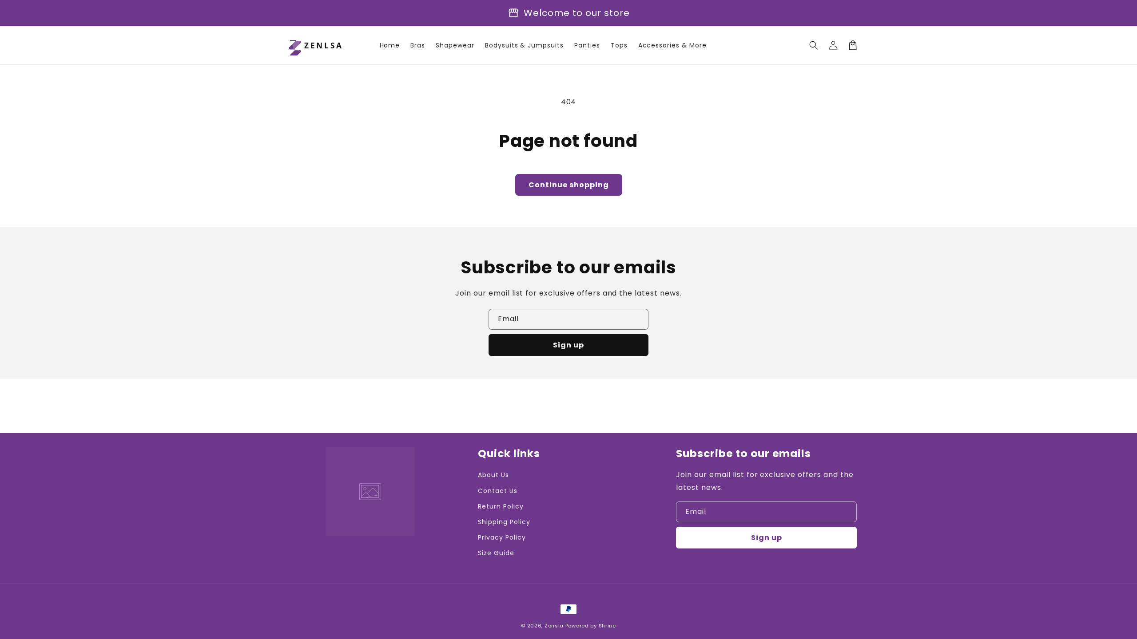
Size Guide (496, 552)
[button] (813, 45)
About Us (493, 474)
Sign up (568, 345)
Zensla (554, 625)
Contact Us (497, 490)
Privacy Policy (501, 537)
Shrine (607, 625)
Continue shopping (569, 185)
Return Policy (500, 506)
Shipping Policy (504, 521)
